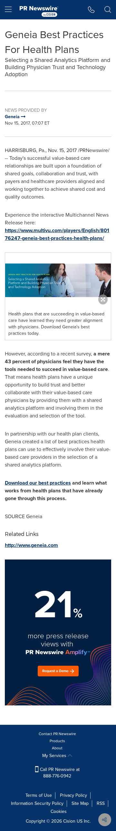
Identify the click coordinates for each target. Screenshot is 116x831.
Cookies (59, 811)
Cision (69, 821)
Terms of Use (38, 795)
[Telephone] (91, 9)
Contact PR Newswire (57, 734)
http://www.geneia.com (31, 545)
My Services (55, 755)
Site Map (80, 803)
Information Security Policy (37, 803)
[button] (58, 280)
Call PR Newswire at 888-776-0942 (59, 772)
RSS (101, 803)
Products (57, 741)
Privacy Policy (73, 795)
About (57, 748)
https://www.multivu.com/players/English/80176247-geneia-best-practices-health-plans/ (57, 234)
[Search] (108, 9)
